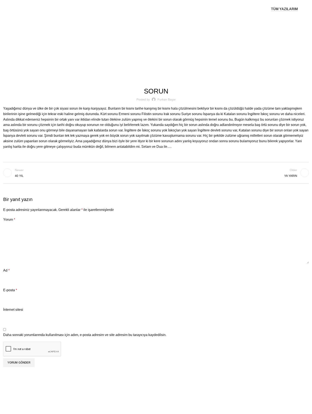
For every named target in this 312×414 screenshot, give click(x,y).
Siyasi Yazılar (161, 45)
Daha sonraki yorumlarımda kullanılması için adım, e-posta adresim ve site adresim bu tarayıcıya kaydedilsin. (84, 335)
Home (145, 45)
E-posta (10, 290)
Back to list (156, 173)
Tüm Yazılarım (284, 9)
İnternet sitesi (13, 309)
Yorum (9, 219)
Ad (6, 270)
